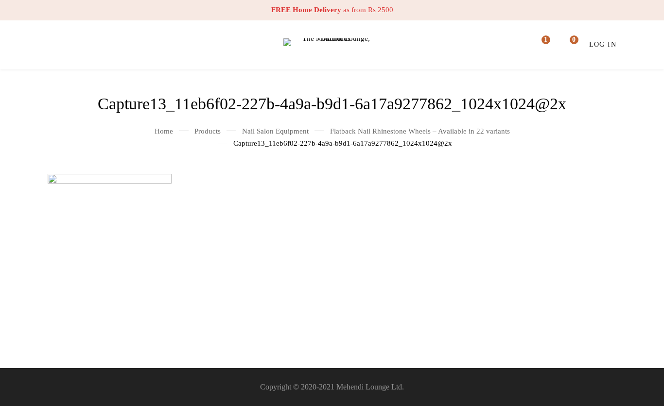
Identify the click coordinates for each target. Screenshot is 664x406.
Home (164, 131)
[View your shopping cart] (568, 44)
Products (207, 131)
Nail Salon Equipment (275, 131)
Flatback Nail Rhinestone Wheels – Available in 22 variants (420, 131)
